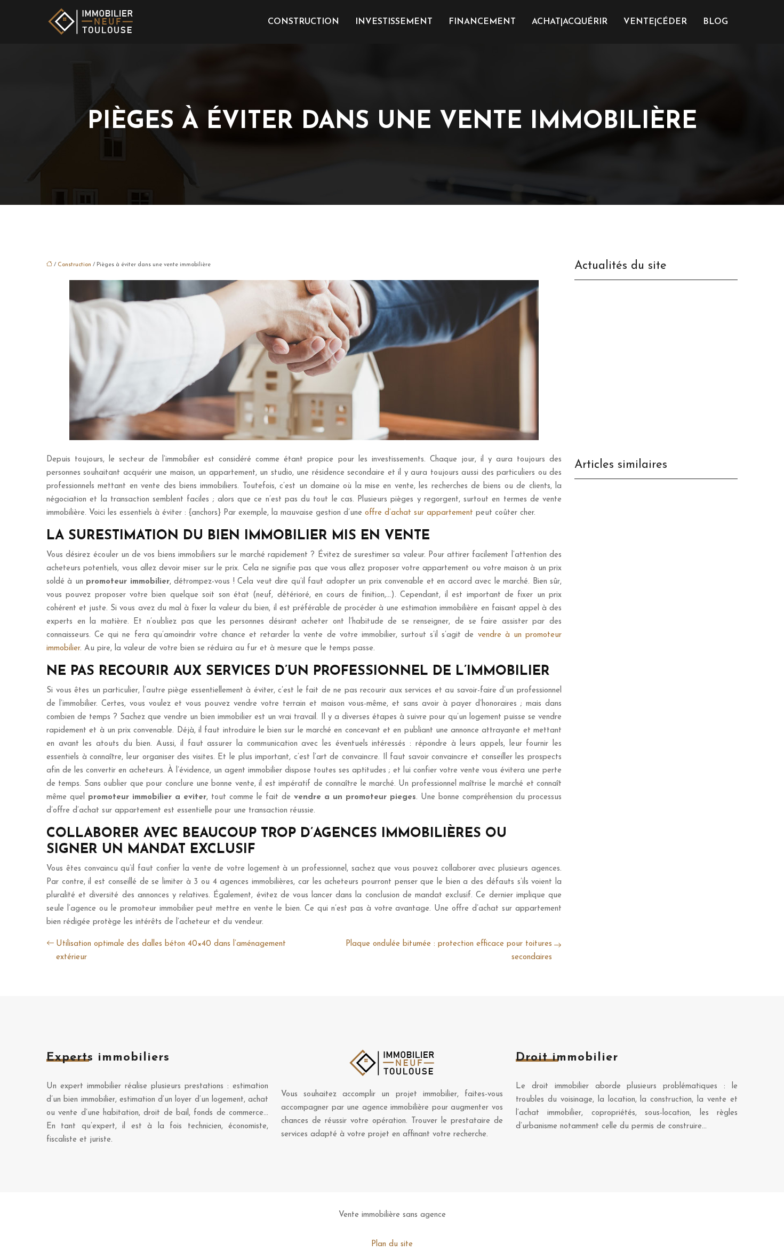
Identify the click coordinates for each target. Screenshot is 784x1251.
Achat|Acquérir (569, 22)
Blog (715, 22)
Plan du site (392, 1244)
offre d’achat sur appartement (419, 513)
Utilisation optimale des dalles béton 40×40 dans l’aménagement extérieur (171, 950)
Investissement (394, 22)
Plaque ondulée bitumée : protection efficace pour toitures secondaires (449, 950)
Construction (303, 22)
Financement (482, 22)
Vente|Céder (655, 22)
